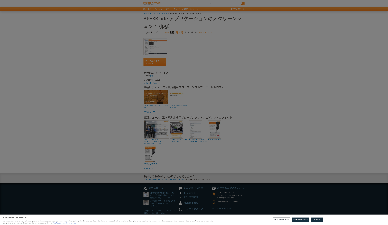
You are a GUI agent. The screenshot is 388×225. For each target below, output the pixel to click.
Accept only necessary (300, 219)
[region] (194, 220)
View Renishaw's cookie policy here (64, 223)
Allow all (317, 219)
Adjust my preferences (281, 219)
